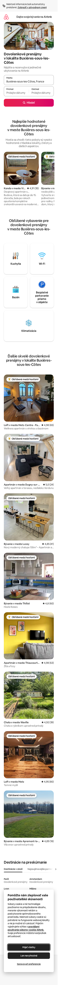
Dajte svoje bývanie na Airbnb (34, 17)
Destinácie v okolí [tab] (13, 869)
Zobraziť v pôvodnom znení (32, 7)
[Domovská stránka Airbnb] (6, 17)
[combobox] (28, 81)
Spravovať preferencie (29, 964)
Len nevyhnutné (28, 955)
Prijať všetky (28, 947)
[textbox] (16, 93)
